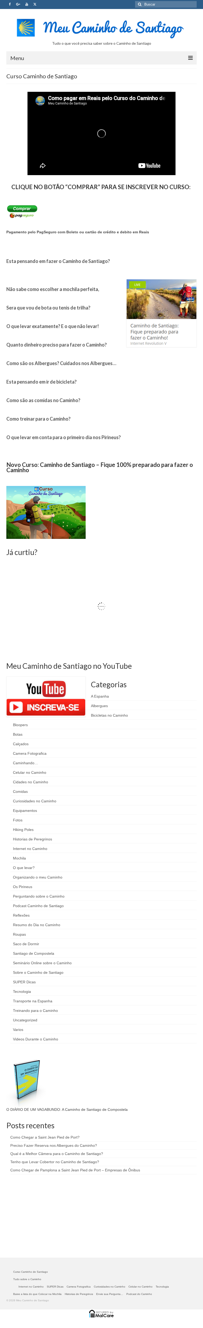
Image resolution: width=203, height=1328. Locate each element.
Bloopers (20, 725)
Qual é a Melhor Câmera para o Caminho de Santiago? (56, 1154)
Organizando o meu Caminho (37, 877)
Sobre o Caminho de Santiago (38, 972)
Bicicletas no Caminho (109, 715)
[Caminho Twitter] (35, 4)
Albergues (99, 706)
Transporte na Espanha (32, 1001)
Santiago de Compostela (33, 953)
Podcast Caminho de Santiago (38, 906)
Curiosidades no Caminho (34, 801)
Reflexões (21, 915)
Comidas (20, 791)
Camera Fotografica (30, 753)
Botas (17, 734)
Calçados (21, 744)
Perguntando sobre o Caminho (38, 896)
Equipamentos (25, 810)
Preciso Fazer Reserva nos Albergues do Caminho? (53, 1145)
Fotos (17, 820)
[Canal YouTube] (27, 4)
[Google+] (18, 4)
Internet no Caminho (30, 849)
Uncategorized (25, 1020)
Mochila (19, 858)
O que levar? (24, 868)
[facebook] (9, 4)
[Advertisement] (46, 1215)
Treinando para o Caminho (35, 1010)
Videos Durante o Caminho (35, 1039)
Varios (18, 1029)
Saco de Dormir (26, 944)
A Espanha (100, 696)
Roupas (19, 934)
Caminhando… (25, 763)
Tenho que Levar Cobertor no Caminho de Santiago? (54, 1162)
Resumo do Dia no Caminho (36, 925)
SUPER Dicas (24, 982)
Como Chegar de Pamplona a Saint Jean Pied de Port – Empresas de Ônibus (75, 1170)
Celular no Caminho (29, 772)
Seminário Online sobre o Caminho (42, 963)
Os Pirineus (22, 887)
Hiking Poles (23, 829)
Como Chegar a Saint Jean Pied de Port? (45, 1137)
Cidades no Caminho (30, 782)
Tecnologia (22, 991)
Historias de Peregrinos (32, 839)
